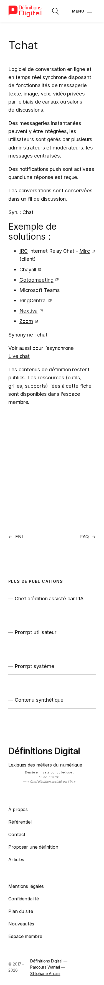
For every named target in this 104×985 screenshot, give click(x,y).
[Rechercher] (55, 11)
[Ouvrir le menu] (83, 11)
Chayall (27, 269)
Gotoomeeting (36, 280)
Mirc (84, 251)
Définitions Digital (44, 751)
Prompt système (34, 666)
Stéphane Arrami (45, 973)
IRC (23, 251)
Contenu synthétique (39, 699)
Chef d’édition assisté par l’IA (49, 598)
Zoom (26, 321)
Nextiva (28, 311)
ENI (19, 536)
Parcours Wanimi (45, 967)
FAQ (84, 536)
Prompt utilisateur (36, 632)
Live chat (19, 356)
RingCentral (33, 300)
